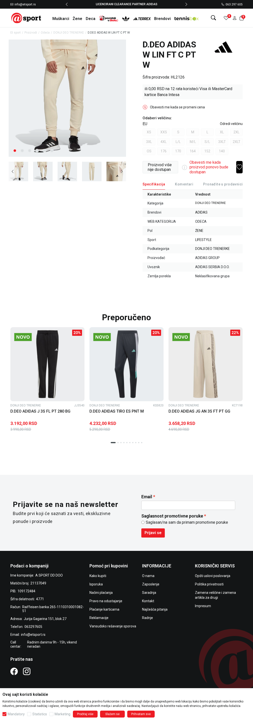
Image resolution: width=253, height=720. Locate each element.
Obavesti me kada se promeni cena (177, 107)
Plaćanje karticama (104, 609)
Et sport (15, 32)
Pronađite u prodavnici (223, 184)
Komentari (184, 184)
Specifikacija (154, 184)
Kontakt (148, 601)
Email (146, 496)
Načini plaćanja (101, 593)
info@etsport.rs (25, 4)
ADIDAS (201, 212)
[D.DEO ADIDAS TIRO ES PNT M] (126, 364)
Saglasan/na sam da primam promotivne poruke (187, 522)
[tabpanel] (67, 98)
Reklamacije (98, 618)
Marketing (62, 714)
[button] (234, 18)
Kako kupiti (97, 576)
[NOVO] (31, 337)
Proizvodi (30, 32)
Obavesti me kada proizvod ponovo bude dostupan (209, 167)
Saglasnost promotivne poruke (172, 516)
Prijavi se (153, 532)
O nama (148, 576)
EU (145, 123)
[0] (226, 18)
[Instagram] (27, 671)
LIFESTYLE (203, 240)
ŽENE (199, 231)
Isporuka (96, 584)
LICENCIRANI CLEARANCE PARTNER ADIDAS (126, 4)
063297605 (33, 627)
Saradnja (149, 593)
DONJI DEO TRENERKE (68, 32)
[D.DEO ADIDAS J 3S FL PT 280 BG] (47, 364)
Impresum (203, 606)
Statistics (39, 714)
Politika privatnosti (209, 584)
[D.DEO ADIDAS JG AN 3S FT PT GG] (206, 364)
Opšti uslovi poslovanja (212, 576)
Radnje (147, 618)
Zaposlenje (150, 584)
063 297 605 (234, 4)
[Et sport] (26, 17)
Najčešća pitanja (155, 609)
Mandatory (16, 714)
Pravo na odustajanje (105, 601)
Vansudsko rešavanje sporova (112, 626)
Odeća (45, 32)
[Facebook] (14, 671)
